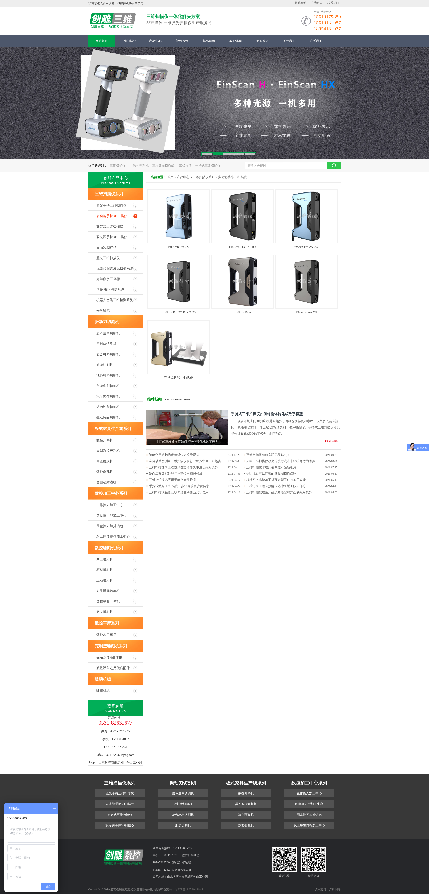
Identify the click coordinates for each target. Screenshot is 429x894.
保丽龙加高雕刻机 (109, 657)
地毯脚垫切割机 (108, 375)
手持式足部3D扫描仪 (178, 378)
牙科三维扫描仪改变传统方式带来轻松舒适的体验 (280, 461)
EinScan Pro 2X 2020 (306, 247)
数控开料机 (141, 165)
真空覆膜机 (104, 461)
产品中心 (155, 41)
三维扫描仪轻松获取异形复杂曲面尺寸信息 (178, 492)
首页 (170, 177)
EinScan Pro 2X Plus (242, 247)
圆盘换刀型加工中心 (111, 515)
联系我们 (333, 2)
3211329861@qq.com (120, 755)
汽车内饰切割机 (108, 396)
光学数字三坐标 (108, 279)
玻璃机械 (103, 679)
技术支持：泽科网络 (328, 889)
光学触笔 (103, 310)
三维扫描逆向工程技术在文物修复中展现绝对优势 (183, 467)
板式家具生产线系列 (113, 428)
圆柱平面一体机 (108, 601)
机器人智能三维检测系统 (114, 300)
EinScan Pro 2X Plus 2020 (179, 312)
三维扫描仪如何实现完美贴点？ (268, 455)
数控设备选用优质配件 (113, 668)
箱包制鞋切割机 (108, 407)
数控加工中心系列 (111, 493)
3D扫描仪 (185, 165)
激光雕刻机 (104, 612)
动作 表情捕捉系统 (110, 289)
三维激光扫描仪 (163, 165)
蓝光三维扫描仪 (108, 258)
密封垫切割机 (106, 344)
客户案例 (235, 41)
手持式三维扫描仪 (207, 165)
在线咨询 (317, 2)
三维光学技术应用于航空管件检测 (172, 480)
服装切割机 (104, 365)
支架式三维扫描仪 (109, 226)
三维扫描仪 (128, 41)
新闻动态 (262, 41)
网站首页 (101, 41)
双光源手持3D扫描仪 (111, 237)
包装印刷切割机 (108, 386)
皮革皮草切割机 (108, 333)
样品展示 (209, 41)
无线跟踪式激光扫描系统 (114, 268)
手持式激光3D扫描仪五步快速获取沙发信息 (179, 486)
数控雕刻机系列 (109, 547)
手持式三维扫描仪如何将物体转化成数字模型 (267, 414)
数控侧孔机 (104, 471)
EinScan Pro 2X (178, 247)
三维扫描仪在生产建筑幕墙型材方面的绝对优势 (279, 492)
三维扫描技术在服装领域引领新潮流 (271, 467)
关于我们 (289, 41)
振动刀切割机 (107, 321)
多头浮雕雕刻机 (108, 591)
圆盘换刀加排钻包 (109, 526)
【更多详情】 (332, 440)
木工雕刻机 (104, 559)
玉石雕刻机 (104, 580)
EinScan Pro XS (306, 312)
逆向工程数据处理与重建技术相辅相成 (175, 473)
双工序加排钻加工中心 (113, 536)
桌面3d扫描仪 (106, 247)
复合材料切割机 (108, 354)
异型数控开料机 (108, 450)
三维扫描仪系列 (204, 177)
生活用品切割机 (108, 417)
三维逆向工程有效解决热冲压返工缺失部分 (276, 486)
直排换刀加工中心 (109, 505)
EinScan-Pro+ (242, 312)
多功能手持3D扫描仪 (232, 177)
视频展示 (182, 41)
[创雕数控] (112, 26)
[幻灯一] (214, 103)
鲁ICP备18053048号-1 (189, 889)
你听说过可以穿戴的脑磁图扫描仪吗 (271, 473)
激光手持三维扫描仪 (111, 205)
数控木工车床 (106, 634)
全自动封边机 (106, 482)
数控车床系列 (107, 623)
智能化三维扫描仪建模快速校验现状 (174, 455)
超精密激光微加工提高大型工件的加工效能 (276, 480)
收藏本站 (300, 2)
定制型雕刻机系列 (111, 646)
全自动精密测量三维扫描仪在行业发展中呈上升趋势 (185, 461)
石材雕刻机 (104, 570)
